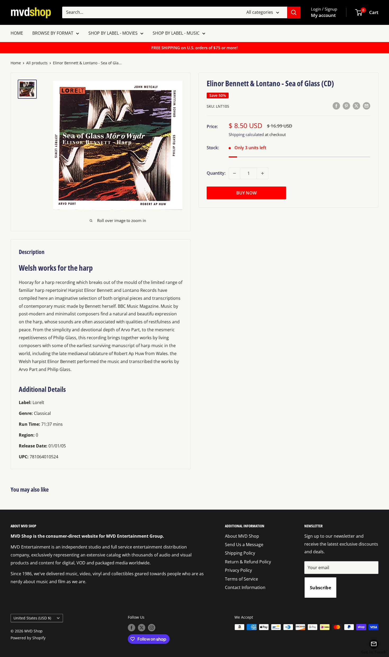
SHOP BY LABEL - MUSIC (176, 33)
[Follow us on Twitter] (141, 627)
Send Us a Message (244, 544)
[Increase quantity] (262, 173)
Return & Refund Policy (248, 562)
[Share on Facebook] (336, 106)
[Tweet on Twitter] (356, 106)
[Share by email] (366, 106)
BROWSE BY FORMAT (52, 33)
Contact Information (245, 587)
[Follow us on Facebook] (131, 627)
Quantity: (216, 173)
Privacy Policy (238, 570)
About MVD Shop (242, 536)
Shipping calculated (246, 134)
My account (323, 15)
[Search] (293, 12)
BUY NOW (246, 193)
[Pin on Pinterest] (346, 106)
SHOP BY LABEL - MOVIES (113, 33)
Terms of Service (241, 579)
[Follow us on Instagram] (151, 627)
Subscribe (320, 588)
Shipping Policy (240, 553)
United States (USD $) (32, 617)
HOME (17, 33)
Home (16, 62)
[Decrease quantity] (234, 173)
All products (37, 62)
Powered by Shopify (28, 637)
